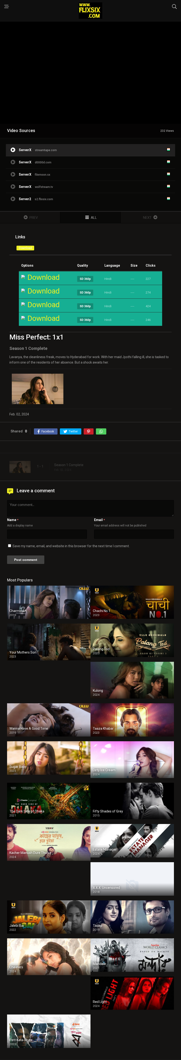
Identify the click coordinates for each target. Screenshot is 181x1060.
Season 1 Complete (68, 465)
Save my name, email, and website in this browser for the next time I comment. (71, 546)
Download (25, 248)
